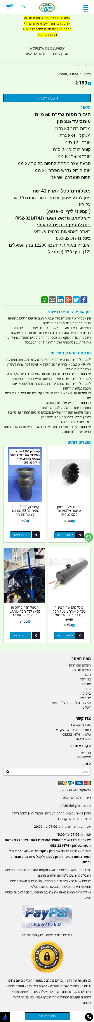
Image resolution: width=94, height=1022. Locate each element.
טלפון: (87, 734)
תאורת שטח (16, 986)
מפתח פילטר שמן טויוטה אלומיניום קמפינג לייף (69, 510)
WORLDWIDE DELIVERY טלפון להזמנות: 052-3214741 (47, 51)
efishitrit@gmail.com (75, 805)
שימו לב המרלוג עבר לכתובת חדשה (47, 18)
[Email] (52, 299)
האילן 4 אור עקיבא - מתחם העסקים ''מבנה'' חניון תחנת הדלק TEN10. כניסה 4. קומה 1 (51, 816)
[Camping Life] (47, 7)
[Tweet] (76, 299)
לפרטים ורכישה (65, 535)
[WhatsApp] (44, 299)
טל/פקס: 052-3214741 (74, 790)
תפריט (86, 11)
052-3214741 (47, 35)
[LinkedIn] (60, 299)
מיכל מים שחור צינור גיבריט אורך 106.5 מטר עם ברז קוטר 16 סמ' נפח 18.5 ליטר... (69, 613)
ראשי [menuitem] (87, 674)
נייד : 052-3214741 (77, 797)
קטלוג (76, 65)
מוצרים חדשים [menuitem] (81, 670)
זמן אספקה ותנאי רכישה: (69, 311)
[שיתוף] (80, 534)
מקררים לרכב (82, 991)
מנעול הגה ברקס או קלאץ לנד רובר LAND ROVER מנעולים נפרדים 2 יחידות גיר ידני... (25, 615)
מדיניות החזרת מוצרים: (71, 353)
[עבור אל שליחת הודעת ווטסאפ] (88, 537)
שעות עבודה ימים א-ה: (62, 826)
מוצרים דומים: (78, 442)
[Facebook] (83, 299)
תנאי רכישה (83, 739)
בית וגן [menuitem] (86, 693)
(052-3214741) (29, 218)
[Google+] (68, 299)
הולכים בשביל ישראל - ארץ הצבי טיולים (47, 935)
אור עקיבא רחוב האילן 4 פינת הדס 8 (47, 23)
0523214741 (72, 734)
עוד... (86, 764)
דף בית (87, 65)
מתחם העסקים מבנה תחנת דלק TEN (47, 29)
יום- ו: (48, 848)
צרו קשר (83, 718)
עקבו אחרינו (80, 746)
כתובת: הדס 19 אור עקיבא (73, 730)
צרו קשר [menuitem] (85, 679)
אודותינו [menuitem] (85, 684)
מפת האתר (81, 658)
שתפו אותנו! (83, 757)
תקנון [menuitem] (87, 688)
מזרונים (66, 991)
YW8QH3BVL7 (70, 74)
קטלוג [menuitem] (87, 707)
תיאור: (85, 107)
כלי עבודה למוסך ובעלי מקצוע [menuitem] (71, 702)
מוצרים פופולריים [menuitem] (80, 665)
